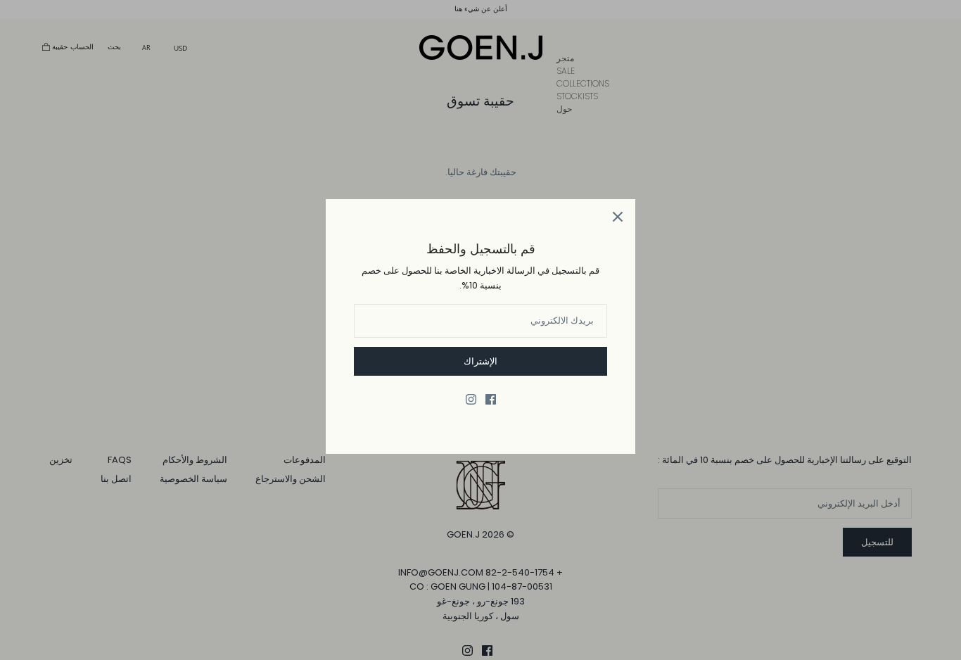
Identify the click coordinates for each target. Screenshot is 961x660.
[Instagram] (471, 399)
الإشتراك (480, 361)
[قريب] (617, 216)
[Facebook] (490, 399)
